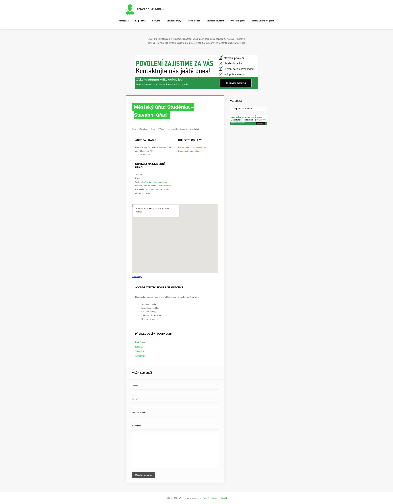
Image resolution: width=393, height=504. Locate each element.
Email (135, 399)
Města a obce (194, 21)
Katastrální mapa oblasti (189, 151)
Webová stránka (139, 412)
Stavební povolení (215, 21)
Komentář (136, 426)
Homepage (124, 21)
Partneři (205, 498)
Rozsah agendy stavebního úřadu (193, 147)
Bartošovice (140, 342)
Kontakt (223, 498)
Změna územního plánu (263, 21)
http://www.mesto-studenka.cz (153, 182)
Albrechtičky (140, 356)
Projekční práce (237, 21)
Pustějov (139, 347)
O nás (214, 498)
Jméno (135, 386)
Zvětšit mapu (137, 277)
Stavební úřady (174, 21)
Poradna (156, 21)
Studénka (139, 351)
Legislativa (140, 21)
